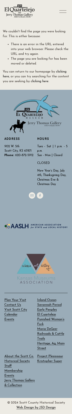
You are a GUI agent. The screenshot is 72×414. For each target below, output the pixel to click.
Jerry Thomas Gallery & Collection (19, 383)
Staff (8, 366)
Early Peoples (47, 309)
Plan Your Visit (15, 300)
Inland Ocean (46, 300)
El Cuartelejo (46, 314)
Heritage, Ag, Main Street (51, 346)
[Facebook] (40, 195)
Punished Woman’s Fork (50, 322)
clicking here (39, 81)
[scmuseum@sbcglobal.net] (32, 195)
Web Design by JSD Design (36, 407)
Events (9, 375)
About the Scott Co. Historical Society (19, 359)
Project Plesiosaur (50, 356)
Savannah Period (49, 305)
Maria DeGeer (47, 329)
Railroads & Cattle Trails (50, 336)
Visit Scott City (15, 309)
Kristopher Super (49, 361)
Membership (13, 370)
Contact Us (12, 305)
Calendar (10, 314)
